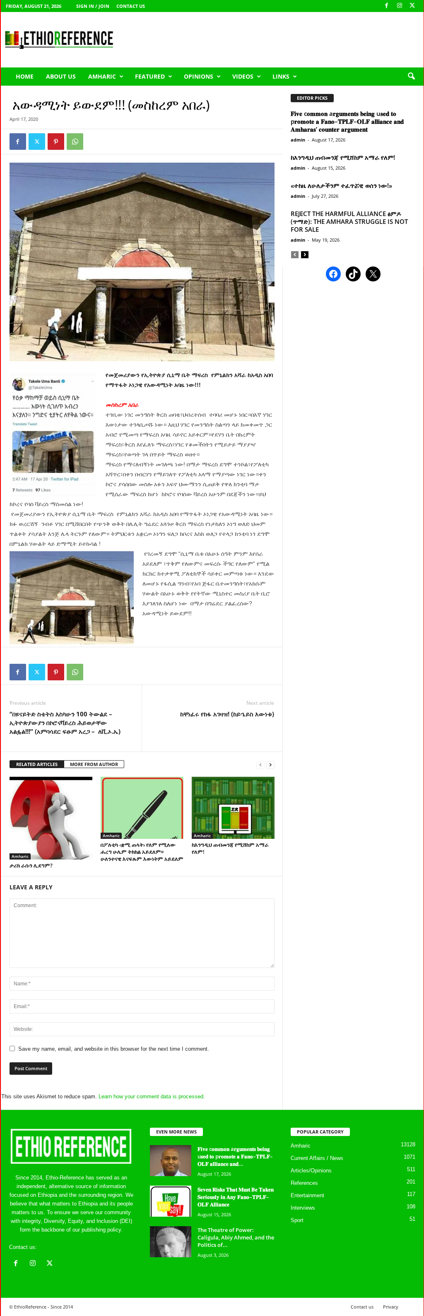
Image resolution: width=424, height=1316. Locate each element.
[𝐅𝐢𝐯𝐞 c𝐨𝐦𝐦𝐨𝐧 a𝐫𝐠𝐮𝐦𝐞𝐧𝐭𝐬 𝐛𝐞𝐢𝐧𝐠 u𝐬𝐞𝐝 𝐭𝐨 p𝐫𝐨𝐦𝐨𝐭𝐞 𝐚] (170, 1160)
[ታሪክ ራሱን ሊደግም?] (51, 818)
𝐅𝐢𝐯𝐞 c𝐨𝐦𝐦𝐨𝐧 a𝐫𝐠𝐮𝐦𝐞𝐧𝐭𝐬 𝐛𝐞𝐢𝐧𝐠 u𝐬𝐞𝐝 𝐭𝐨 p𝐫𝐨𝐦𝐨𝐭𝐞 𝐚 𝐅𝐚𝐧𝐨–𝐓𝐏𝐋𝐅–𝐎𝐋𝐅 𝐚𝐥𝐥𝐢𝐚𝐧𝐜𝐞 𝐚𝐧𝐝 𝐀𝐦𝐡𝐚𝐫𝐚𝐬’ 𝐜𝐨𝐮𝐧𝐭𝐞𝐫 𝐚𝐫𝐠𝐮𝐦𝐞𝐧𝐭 (347, 121)
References (304, 1183)
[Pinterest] (56, 141)
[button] (411, 76)
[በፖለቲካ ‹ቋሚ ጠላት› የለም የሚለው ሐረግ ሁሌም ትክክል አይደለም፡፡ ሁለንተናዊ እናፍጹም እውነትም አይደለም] (142, 808)
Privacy (390, 1307)
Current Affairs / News (317, 1158)
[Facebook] (387, 6)
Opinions (198, 76)
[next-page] (270, 764)
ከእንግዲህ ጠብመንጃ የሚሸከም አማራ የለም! (230, 848)
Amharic (102, 76)
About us (61, 76)
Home (25, 76)
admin (298, 140)
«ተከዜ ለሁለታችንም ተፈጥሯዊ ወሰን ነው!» (341, 185)
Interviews (303, 1208)
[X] (412, 6)
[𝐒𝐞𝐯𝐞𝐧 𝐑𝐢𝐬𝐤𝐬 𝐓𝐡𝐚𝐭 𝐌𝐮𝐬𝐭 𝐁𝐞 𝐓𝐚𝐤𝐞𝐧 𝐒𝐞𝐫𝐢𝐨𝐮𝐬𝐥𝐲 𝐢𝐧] (170, 1201)
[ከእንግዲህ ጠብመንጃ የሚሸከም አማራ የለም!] (233, 808)
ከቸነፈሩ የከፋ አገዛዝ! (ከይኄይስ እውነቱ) (227, 714)
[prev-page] (260, 764)
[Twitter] (37, 141)
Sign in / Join (92, 6)
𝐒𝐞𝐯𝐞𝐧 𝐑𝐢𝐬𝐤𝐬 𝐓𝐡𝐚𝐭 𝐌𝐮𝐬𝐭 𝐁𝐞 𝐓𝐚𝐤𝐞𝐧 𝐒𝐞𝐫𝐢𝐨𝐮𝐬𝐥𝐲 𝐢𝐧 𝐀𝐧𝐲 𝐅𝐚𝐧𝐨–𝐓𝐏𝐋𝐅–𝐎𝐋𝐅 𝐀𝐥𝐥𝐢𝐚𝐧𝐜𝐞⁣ (236, 1197)
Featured (150, 76)
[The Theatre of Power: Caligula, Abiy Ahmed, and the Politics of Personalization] (170, 1241)
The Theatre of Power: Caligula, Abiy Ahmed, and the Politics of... (236, 1237)
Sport (297, 1220)
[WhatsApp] (75, 141)
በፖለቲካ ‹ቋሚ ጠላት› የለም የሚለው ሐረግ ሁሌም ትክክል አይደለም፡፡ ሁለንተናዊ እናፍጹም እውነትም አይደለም (142, 851)
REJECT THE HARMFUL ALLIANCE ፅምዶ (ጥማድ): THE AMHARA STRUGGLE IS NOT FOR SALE (349, 221)
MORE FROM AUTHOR (94, 764)
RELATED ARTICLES (37, 764)
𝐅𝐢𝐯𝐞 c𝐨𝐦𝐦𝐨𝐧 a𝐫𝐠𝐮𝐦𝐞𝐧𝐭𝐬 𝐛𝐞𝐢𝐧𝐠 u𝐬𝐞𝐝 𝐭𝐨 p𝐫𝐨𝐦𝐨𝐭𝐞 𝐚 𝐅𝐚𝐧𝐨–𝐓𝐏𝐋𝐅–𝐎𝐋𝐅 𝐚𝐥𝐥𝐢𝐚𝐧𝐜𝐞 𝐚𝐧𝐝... (235, 1156)
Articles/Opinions (311, 1170)
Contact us (130, 6)
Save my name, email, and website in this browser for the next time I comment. (113, 1049)
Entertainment (307, 1195)
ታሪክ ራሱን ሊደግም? (31, 865)
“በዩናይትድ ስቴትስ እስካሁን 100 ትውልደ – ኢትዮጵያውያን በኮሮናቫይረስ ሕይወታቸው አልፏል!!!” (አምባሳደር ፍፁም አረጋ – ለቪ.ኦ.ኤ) (65, 722)
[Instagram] (400, 6)
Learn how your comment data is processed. (152, 1096)
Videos (242, 76)
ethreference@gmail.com (69, 1247)
